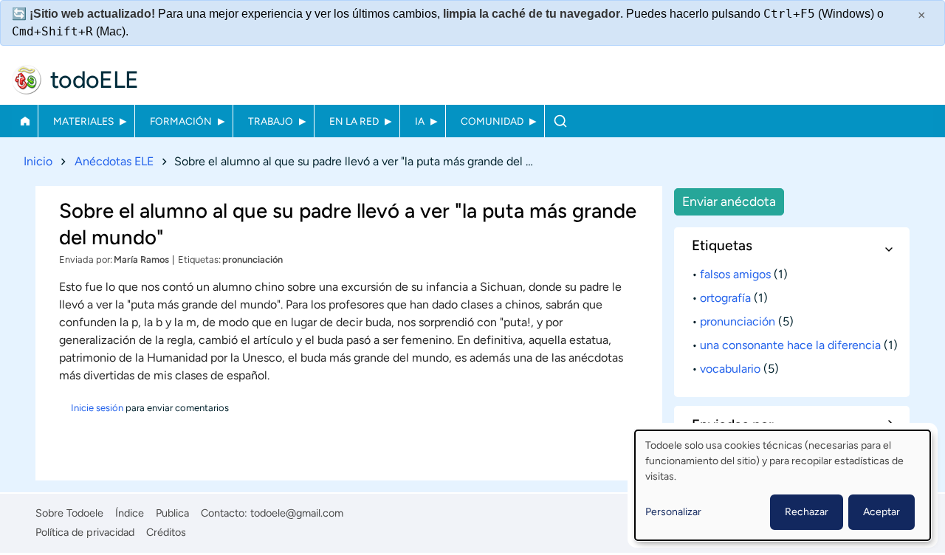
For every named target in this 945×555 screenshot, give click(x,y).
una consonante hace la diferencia (790, 345)
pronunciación (252, 259)
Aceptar (881, 512)
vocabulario (730, 369)
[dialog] (782, 485)
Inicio (25, 121)
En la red (354, 121)
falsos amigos (735, 274)
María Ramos (141, 259)
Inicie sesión (97, 407)
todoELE (94, 80)
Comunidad (492, 121)
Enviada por (84, 259)
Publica (172, 513)
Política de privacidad (84, 532)
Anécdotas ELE (114, 161)
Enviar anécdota (729, 201)
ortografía (725, 298)
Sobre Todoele (69, 513)
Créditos (166, 532)
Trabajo (270, 121)
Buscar (560, 121)
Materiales (83, 121)
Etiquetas (198, 259)
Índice (129, 513)
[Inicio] (26, 79)
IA (420, 121)
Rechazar (806, 512)
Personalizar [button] (673, 512)
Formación (181, 121)
